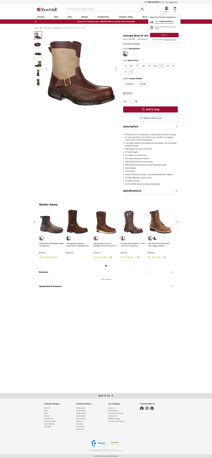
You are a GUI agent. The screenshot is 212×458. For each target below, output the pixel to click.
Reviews (43, 281)
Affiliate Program (114, 418)
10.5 (155, 66)
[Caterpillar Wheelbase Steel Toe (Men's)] (51, 230)
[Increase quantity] (136, 110)
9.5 (143, 66)
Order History (81, 413)
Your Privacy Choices (115, 413)
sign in (155, 103)
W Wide (143, 84)
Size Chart (174, 60)
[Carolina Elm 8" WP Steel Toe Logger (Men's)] (160, 230)
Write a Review (106, 288)
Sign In (164, 35)
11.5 (167, 66)
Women (40, 17)
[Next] (116, 69)
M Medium (129, 84)
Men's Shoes (48, 28)
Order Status (80, 411)
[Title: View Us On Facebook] (142, 408)
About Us (111, 408)
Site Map (79, 424)
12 (173, 66)
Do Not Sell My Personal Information (106, 456)
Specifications (132, 199)
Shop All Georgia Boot (131, 44)
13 (125, 72)
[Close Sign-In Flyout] (178, 16)
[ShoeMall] (47, 9)
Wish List (79, 421)
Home (36, 28)
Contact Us (80, 429)
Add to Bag (152, 118)
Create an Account (170, 39)
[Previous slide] (35, 22)
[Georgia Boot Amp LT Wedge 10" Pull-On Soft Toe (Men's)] (106, 230)
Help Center (80, 408)
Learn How (173, 2)
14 (131, 72)
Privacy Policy (113, 411)
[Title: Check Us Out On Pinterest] (152, 408)
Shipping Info (81, 416)
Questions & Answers (50, 295)
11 (161, 66)
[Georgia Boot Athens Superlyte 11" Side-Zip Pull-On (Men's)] (78, 230)
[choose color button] (125, 54)
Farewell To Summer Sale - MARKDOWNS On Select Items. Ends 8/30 (106, 22)
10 (149, 66)
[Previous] (47, 69)
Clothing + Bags (126, 17)
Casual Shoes (57, 28)
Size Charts (80, 426)
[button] (100, 443)
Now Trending (49, 424)
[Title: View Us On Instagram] (147, 408)
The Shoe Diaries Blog (116, 421)
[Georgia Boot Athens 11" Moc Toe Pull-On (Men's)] (133, 230)
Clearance (48, 426)
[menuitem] (40, 17)
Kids (70, 17)
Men (56, 17)
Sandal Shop (103, 17)
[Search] (142, 9)
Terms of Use (112, 416)
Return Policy (81, 418)
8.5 (131, 66)
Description (130, 135)
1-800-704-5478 (108, 450)
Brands (84, 17)
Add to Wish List (152, 127)
